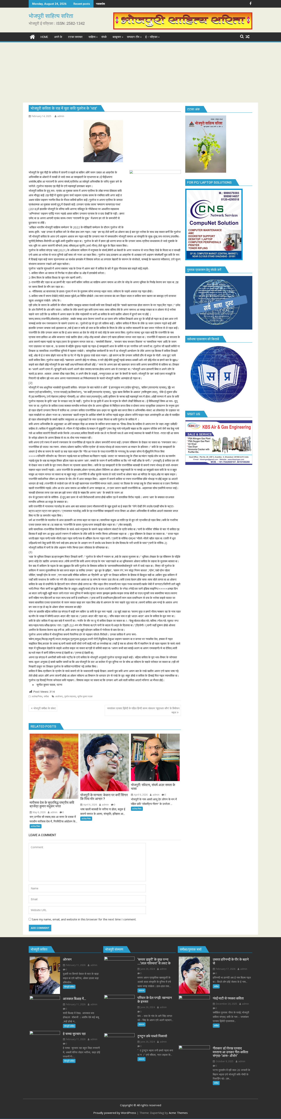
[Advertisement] (140, 71)
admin (60, 116)
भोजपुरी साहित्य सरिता (51, 16)
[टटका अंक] (205, 171)
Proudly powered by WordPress (114, 1113)
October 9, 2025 (224, 1061)
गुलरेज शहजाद (70, 696)
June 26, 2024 (147, 969)
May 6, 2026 (38, 812)
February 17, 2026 (225, 969)
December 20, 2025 (226, 1003)
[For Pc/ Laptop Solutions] (214, 259)
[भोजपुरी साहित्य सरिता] (32, 36)
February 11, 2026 (75, 965)
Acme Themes (178, 1113)
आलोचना (59, 696)
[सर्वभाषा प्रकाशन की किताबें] (218, 403)
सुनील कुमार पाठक (85, 696)
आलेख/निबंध (37, 696)
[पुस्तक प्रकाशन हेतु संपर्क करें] (218, 328)
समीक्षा (46, 696)
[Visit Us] (218, 464)
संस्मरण (141, 990)
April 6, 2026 (90, 804)
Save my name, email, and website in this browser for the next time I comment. (84, 919)
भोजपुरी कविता (69, 986)
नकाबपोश (100, 4)
